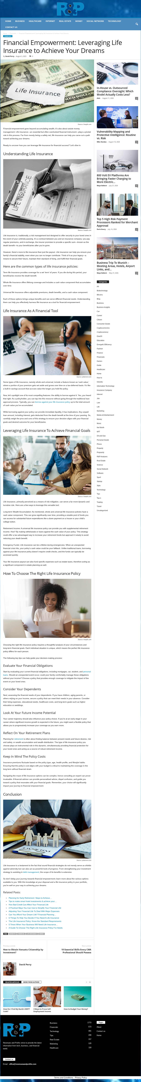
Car (98, 311)
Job (98, 398)
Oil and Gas (101, 436)
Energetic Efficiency (104, 345)
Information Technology (105, 386)
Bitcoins (100, 295)
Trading (100, 502)
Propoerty (100, 452)
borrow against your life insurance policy (52, 402)
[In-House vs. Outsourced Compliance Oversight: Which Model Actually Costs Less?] (117, 74)
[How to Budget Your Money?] (77, 996)
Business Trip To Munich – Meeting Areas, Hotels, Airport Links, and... (116, 266)
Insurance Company (104, 390)
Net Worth (100, 428)
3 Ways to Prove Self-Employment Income (42, 1010)
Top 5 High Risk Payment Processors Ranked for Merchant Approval (117, 222)
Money (78, 21)
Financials (13, 33)
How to (99, 378)
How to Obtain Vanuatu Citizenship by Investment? (23, 951)
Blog (98, 299)
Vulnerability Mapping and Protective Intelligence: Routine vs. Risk (116, 135)
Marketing (100, 411)
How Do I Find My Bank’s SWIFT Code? (16, 1010)
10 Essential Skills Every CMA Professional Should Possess (76, 951)
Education (100, 340)
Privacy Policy (81, 1077)
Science (100, 465)
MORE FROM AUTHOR (31, 982)
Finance (100, 353)
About (99, 1027)
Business (20, 21)
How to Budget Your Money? (76, 1009)
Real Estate (65, 21)
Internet (50, 21)
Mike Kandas (101, 142)
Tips (98, 494)
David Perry (9, 56)
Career (99, 316)
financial (21, 934)
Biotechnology (102, 291)
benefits (13, 934)
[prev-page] (86, 982)
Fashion (100, 349)
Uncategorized (102, 510)
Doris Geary (101, 229)
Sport (99, 477)
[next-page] (90, 982)
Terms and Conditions (63, 1077)
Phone (99, 444)
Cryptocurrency (102, 332)
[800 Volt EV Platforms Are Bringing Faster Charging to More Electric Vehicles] (117, 161)
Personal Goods (103, 440)
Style (99, 486)
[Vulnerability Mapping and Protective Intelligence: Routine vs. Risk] (117, 117)
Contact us (11, 27)
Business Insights (103, 307)
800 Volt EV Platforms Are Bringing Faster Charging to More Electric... (114, 179)
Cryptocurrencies (103, 328)
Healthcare (35, 21)
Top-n (99, 498)
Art (98, 286)
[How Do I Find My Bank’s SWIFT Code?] (17, 996)
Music (99, 423)
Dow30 (99, 336)
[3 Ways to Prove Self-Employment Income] (47, 996)
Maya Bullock (102, 185)
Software (100, 473)
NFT (98, 432)
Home (8, 21)
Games (99, 361)
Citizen (99, 320)
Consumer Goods (103, 324)
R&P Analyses (102, 457)
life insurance (32, 934)
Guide (99, 365)
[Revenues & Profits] (70, 9)
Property (100, 448)
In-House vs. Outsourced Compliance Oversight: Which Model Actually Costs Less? (115, 91)
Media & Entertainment (105, 415)
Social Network (95, 21)
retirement (18, 739)
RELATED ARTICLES (12, 982)
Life (98, 407)
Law (98, 403)
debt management (31, 872)
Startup (99, 481)
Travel (99, 506)
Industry (100, 382)
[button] (137, 24)
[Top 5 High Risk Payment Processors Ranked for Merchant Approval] (117, 205)
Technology (114, 21)
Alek (98, 98)
